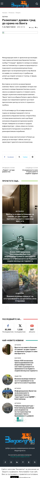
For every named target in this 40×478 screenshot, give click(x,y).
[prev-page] (3, 308)
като (8, 324)
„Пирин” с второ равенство (8, 171)
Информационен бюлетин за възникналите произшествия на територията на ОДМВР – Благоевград (25, 395)
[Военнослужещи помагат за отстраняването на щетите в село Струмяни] (20, 284)
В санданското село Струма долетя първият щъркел (30, 171)
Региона (11, 13)
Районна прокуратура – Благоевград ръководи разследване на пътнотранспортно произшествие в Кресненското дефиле (24, 411)
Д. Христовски (10, 27)
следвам (20, 324)
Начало (4, 13)
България (20, 249)
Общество (20, 293)
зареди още (19, 421)
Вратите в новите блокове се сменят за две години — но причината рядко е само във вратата (20, 217)
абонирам (32, 324)
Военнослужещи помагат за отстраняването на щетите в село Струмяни (20, 298)
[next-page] (7, 308)
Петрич (18, 13)
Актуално (20, 211)
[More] (32, 157)
